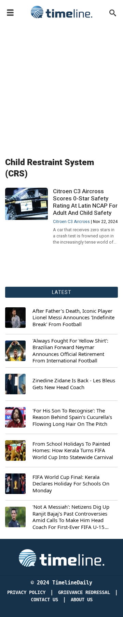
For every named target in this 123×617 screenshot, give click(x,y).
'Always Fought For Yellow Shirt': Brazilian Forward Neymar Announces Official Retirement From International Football (70, 350)
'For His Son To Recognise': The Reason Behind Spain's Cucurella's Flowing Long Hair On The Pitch (72, 417)
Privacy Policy (26, 592)
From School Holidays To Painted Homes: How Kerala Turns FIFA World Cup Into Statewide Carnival (72, 450)
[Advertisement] (61, 86)
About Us (82, 599)
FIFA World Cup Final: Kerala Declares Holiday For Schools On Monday (70, 484)
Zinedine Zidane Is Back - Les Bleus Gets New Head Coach (73, 384)
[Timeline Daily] (61, 12)
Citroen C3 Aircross (71, 221)
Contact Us (44, 599)
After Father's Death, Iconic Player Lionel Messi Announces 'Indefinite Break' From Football (73, 318)
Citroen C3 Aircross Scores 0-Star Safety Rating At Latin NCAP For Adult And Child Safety (85, 202)
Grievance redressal (84, 592)
